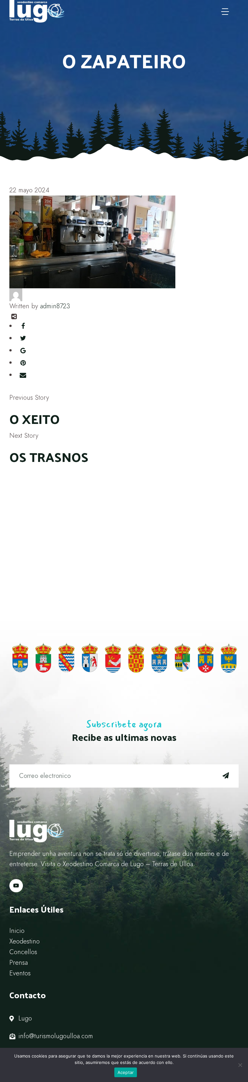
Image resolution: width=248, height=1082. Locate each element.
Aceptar (126, 1072)
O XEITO (34, 418)
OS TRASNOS (48, 456)
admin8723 (55, 306)
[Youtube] (16, 886)
